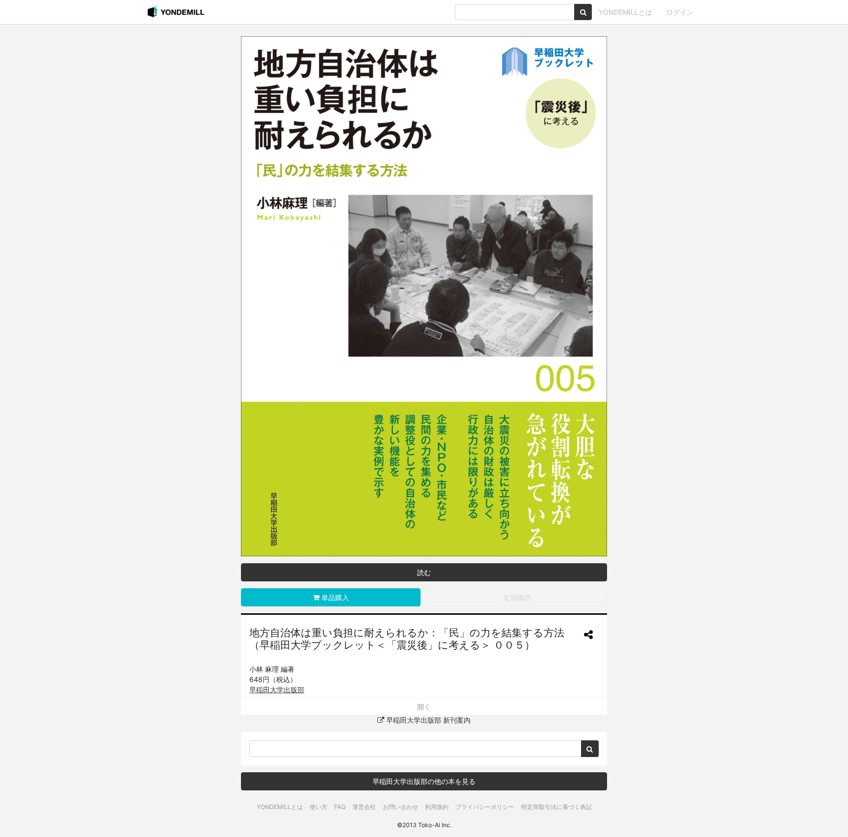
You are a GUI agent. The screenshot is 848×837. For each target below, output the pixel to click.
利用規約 (437, 807)
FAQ (339, 807)
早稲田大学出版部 (276, 689)
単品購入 (334, 597)
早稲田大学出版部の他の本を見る (424, 781)
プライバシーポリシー (484, 807)
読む (424, 572)
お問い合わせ (400, 807)
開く (424, 707)
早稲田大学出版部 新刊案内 (427, 720)
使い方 (318, 807)
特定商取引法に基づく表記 (556, 807)
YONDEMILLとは (625, 12)
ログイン (679, 12)
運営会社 (364, 807)
